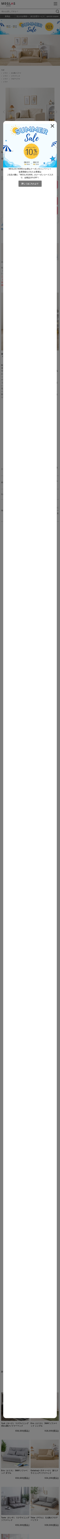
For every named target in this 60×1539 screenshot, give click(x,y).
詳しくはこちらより (30, 184)
